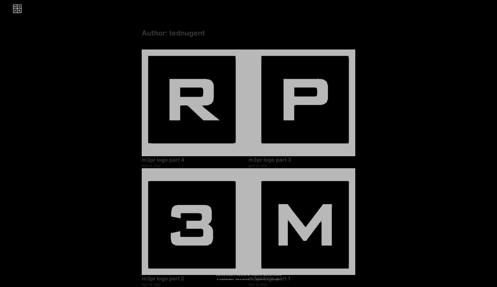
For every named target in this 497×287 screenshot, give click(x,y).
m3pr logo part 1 (269, 278)
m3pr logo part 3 (269, 160)
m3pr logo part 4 (163, 160)
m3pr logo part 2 (163, 278)
